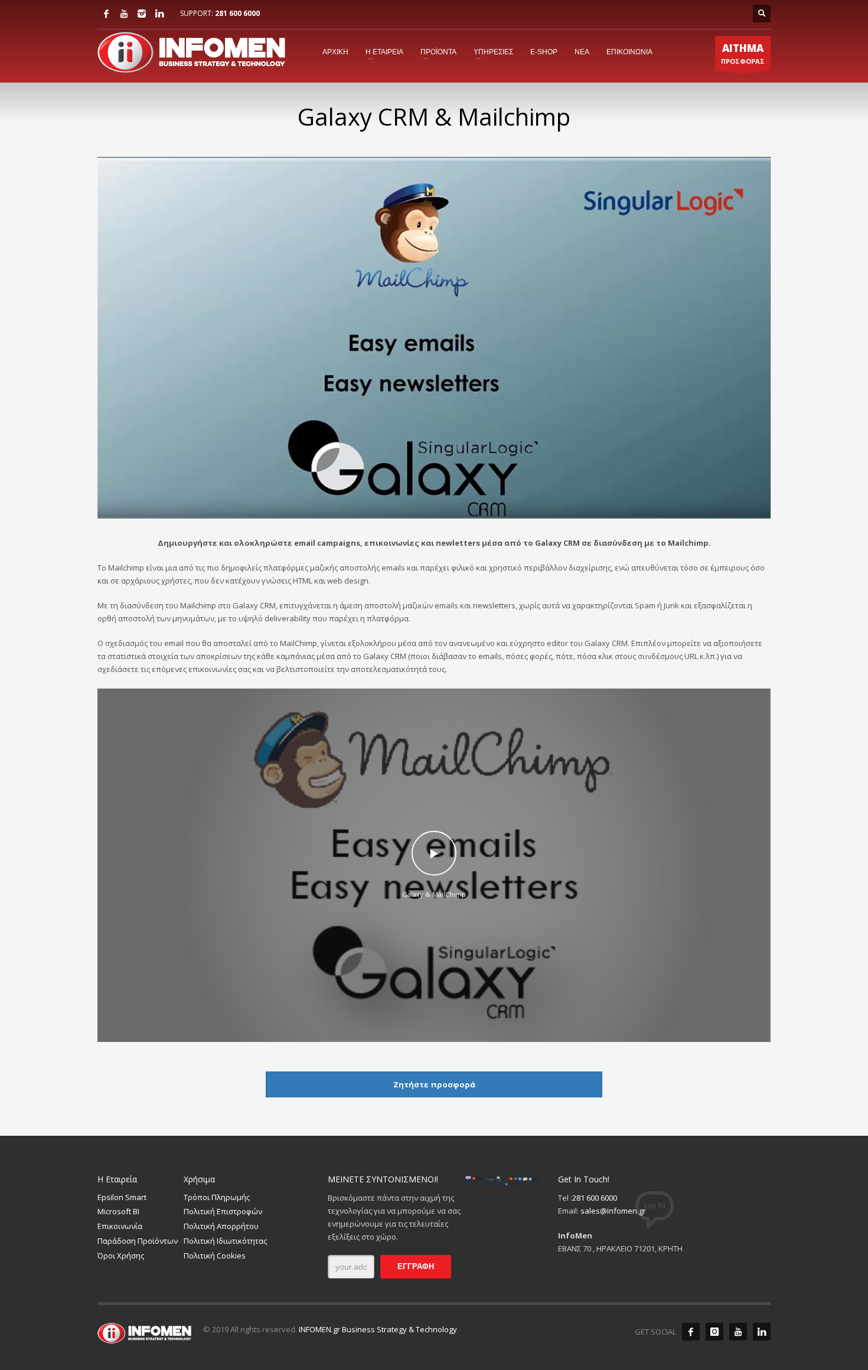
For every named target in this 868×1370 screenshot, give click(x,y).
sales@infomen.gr (613, 1210)
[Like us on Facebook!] (691, 1331)
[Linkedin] (159, 13)
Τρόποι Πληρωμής (217, 1197)
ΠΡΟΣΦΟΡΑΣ (743, 53)
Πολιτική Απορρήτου (221, 1226)
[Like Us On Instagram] (714, 1331)
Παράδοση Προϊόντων (137, 1240)
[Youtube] (124, 13)
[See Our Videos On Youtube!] (738, 1331)
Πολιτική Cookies (215, 1255)
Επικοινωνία (119, 1226)
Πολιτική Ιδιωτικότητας (225, 1240)
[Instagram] (142, 13)
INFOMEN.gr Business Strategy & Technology (378, 1329)
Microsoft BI (118, 1211)
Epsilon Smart (121, 1197)
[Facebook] (106, 13)
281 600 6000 (237, 13)
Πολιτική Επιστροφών (223, 1211)
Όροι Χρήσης (120, 1255)
